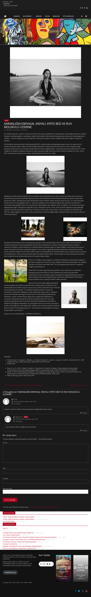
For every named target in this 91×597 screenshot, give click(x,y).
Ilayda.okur (18, 130)
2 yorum (25, 130)
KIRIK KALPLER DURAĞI (11, 6)
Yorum (5, 443)
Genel (6, 120)
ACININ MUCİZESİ (9, 521)
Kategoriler (27, 16)
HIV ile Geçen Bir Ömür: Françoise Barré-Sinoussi (22, 385)
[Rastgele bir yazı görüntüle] (86, 16)
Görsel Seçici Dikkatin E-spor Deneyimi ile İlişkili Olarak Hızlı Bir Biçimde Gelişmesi (30, 537)
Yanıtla (84, 413)
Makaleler (56, 16)
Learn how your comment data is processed (43, 507)
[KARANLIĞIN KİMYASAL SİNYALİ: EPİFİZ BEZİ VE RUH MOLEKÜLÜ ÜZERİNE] (45, 48)
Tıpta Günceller (68, 16)
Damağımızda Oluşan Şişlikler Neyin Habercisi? (18, 533)
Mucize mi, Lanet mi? (79, 385)
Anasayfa (17, 16)
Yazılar (47, 16)
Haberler (39, 16)
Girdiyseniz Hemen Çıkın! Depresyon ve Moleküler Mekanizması (24, 540)
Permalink (17, 404)
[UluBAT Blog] (5, 16)
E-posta (6, 478)
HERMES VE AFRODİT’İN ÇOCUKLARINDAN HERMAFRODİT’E (22, 546)
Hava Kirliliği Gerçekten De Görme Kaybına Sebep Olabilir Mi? (63, 563)
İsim (5, 468)
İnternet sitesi (7, 489)
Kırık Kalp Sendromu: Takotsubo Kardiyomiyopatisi (20, 542)
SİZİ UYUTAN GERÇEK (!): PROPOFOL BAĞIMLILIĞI (19, 549)
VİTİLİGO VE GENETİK (10, 544)
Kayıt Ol (5, 528)
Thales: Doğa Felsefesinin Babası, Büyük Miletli (18, 517)
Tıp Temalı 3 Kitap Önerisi (11, 535)
